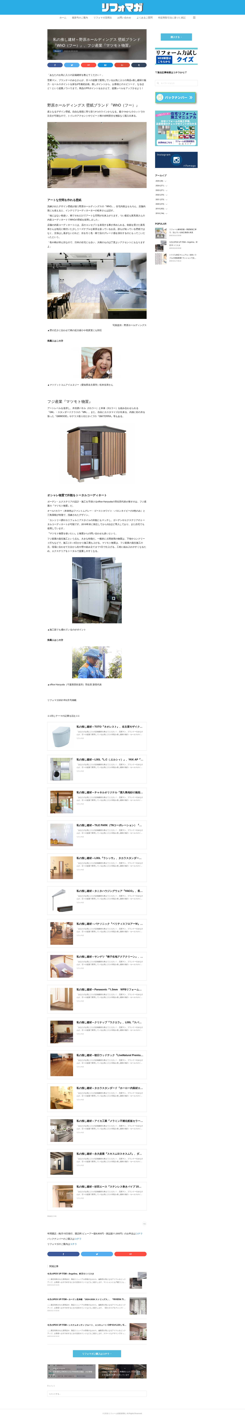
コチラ (139, 1233)
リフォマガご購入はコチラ (95, 1353)
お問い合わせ (124, 17)
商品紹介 (57, 51)
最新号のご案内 (80, 17)
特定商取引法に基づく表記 (171, 17)
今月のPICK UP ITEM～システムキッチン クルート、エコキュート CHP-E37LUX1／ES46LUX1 (90, 1324)
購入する (175, 37)
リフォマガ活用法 (103, 17)
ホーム (63, 17)
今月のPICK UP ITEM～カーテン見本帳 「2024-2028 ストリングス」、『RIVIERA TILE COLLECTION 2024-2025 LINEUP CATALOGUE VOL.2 (112, 1299)
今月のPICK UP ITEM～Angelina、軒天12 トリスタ (70, 1273)
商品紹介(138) (51, 1216)
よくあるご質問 (145, 17)
